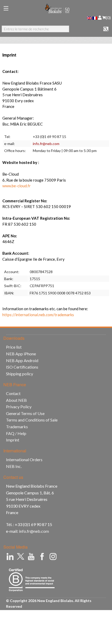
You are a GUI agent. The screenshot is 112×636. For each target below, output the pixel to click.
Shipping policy (19, 373)
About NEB (16, 400)
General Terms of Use (25, 413)
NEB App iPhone (21, 353)
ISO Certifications (22, 366)
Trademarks (17, 426)
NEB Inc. (14, 466)
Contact (13, 393)
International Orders (24, 459)
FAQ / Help (16, 433)
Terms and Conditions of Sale (32, 419)
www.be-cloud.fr (16, 185)
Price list (14, 346)
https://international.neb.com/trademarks (38, 314)
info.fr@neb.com (46, 143)
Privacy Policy (19, 406)
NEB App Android (22, 360)
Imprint (12, 439)
